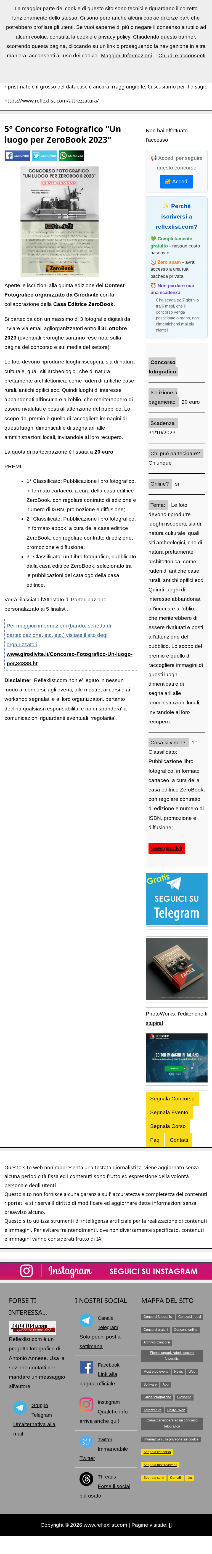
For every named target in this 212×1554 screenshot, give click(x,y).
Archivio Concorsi (157, 1342)
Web (192, 1371)
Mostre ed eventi (156, 1371)
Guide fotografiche (157, 1397)
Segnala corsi (154, 1478)
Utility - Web (176, 1410)
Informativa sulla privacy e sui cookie (171, 1439)
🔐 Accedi (177, 181)
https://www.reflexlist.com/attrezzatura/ (51, 100)
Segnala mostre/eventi (160, 1465)
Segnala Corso (168, 1126)
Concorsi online (186, 1330)
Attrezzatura (152, 1410)
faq (189, 1478)
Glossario (184, 1397)
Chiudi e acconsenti (181, 55)
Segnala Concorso (172, 1098)
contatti (37, 1367)
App (166, 1384)
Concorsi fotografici (158, 1317)
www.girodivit (166, 848)
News (178, 1371)
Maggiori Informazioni (126, 55)
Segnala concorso (157, 1452)
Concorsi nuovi (189, 1317)
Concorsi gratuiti (156, 1330)
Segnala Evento (169, 1112)
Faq (155, 1140)
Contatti (179, 1140)
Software (150, 1384)
